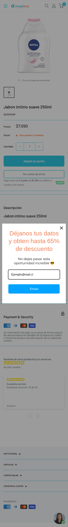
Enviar (34, 288)
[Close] (61, 228)
